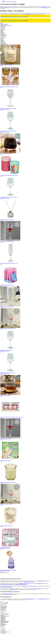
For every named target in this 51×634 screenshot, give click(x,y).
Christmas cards (12, 589)
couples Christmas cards (37, 588)
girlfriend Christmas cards (28, 581)
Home (3, 0)
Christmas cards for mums (24, 583)
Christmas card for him (43, 598)
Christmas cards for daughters (8, 584)
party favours (7, 7)
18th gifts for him (8, 25)
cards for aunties (25, 586)
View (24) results (3, 630)
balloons (1, 7)
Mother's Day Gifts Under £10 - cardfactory (9, 1)
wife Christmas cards (40, 580)
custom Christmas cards (7, 593)
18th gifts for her (3, 25)
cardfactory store (45, 7)
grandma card (40, 583)
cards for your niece (33, 586)
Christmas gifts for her (31, 598)
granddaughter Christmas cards (20, 584)
